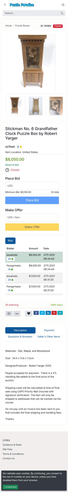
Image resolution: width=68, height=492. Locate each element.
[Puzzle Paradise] (22, 4)
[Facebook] (36, 313)
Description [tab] (20, 330)
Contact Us (9, 458)
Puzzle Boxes (22, 25)
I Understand (10, 487)
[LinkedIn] (48, 313)
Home (8, 25)
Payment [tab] (49, 330)
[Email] (60, 313)
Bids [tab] (10, 240)
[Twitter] (42, 313)
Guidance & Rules (12, 444)
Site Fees (8, 449)
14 (9, 269)
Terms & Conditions (13, 454)
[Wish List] (28, 314)
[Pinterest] (54, 313)
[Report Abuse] (16, 314)
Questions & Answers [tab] (20, 336)
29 (9, 259)
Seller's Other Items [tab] (49, 336)
